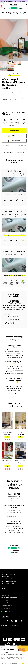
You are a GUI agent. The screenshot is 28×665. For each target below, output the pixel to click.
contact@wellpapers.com (14, 512)
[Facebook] (7, 621)
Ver (7, 436)
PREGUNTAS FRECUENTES (9, 574)
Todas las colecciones (11, 12)
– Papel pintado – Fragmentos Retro (20, 461)
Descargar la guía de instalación (14, 194)
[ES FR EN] (2, 1)
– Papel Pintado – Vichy (20, 431)
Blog (2, 590)
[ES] (2, 1)
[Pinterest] (12, 621)
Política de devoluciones (8, 581)
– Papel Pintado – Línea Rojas (7, 461)
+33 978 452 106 (6, 608)
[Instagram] (21, 621)
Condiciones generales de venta (10, 586)
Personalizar (14, 130)
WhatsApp (6, 611)
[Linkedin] (16, 621)
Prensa (3, 588)
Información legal (6, 579)
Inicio (2, 12)
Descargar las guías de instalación (14, 152)
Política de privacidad (7, 583)
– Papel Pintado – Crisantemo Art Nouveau (7, 431)
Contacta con (5, 576)
